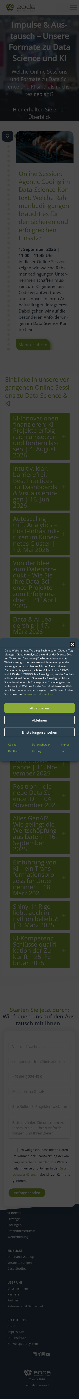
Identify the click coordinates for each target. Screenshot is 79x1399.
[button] (72, 644)
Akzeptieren (39, 708)
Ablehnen (39, 720)
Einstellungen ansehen (39, 732)
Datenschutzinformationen (38, 694)
